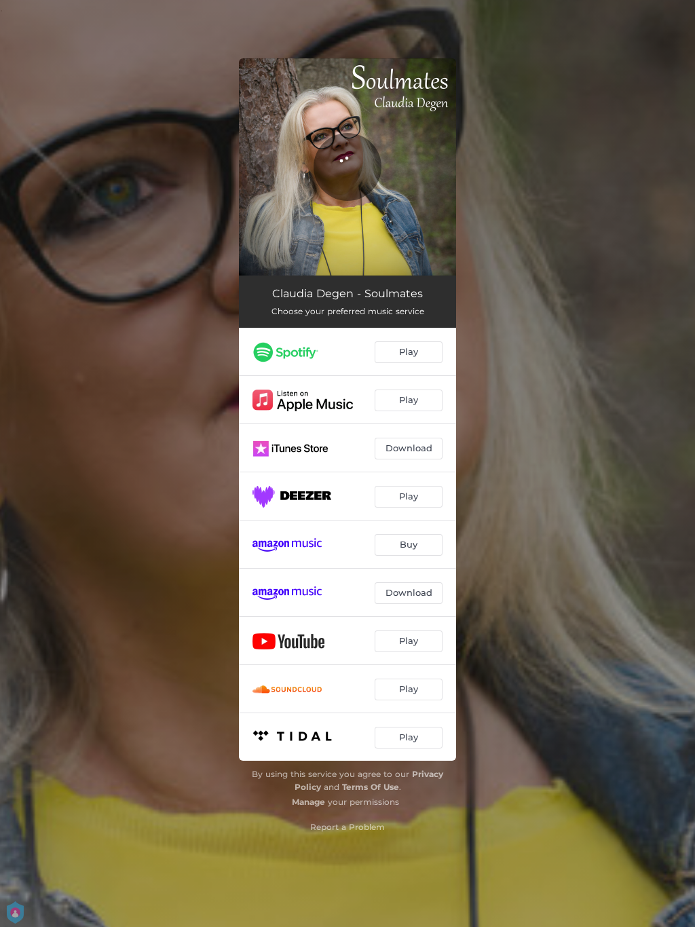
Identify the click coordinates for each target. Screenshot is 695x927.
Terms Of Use (370, 787)
